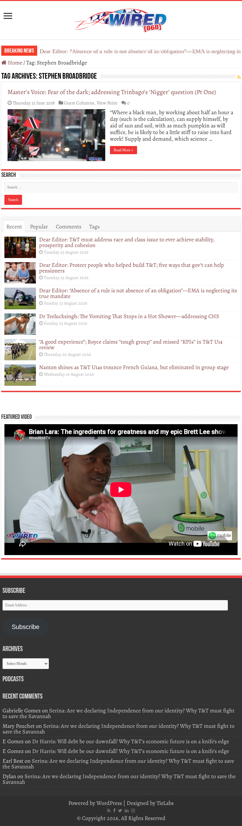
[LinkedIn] (126, 810)
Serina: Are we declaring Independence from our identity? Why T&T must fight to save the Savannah (118, 713)
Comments (68, 226)
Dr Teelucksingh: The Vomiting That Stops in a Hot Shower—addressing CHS (129, 316)
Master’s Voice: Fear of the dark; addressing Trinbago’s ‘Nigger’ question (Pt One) (112, 92)
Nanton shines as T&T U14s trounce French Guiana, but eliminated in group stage (134, 367)
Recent (14, 226)
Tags (94, 226)
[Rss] (109, 810)
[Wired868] (121, 18)
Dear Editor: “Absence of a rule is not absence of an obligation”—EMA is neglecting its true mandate (138, 293)
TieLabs (165, 803)
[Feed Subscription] (239, 77)
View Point (107, 102)
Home (14, 62)
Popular (39, 226)
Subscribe (25, 626)
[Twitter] (120, 810)
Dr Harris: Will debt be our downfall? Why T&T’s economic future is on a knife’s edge (130, 741)
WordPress (109, 803)
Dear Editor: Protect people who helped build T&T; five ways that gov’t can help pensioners (131, 267)
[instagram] (132, 810)
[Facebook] (114, 810)
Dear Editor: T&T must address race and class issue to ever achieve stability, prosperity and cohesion (127, 242)
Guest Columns (79, 102)
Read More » (123, 150)
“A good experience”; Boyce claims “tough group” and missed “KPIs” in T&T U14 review (130, 344)
